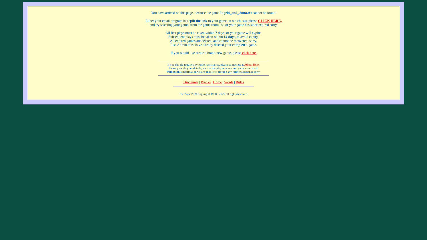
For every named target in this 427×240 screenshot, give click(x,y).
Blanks (206, 82)
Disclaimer (190, 82)
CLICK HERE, (270, 21)
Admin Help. (252, 64)
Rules (240, 82)
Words (228, 82)
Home (217, 82)
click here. (249, 53)
